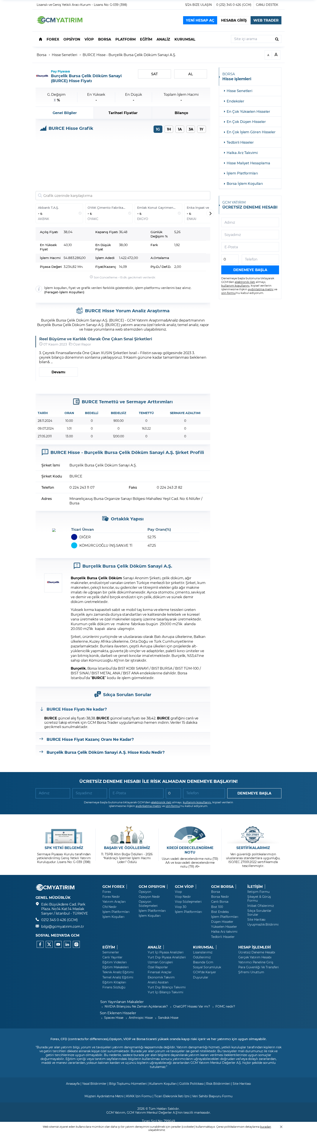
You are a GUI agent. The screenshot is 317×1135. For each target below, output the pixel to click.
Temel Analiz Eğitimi (117, 977)
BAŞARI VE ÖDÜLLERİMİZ (127, 848)
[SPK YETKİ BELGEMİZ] (64, 834)
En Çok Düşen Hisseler (246, 121)
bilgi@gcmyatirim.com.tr (62, 926)
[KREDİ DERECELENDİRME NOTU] (190, 834)
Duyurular (200, 977)
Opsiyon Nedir (149, 897)
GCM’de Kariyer (204, 972)
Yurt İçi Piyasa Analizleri (166, 952)
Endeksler (235, 101)
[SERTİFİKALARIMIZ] (253, 834)
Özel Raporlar (158, 967)
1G (158, 129)
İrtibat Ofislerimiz (260, 906)
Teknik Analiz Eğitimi (118, 972)
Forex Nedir (111, 897)
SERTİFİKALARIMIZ (253, 848)
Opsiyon (145, 892)
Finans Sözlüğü (113, 987)
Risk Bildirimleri (218, 1084)
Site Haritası (256, 920)
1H (169, 129)
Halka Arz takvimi (224, 932)
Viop (178, 892)
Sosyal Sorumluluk (207, 967)
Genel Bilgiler (65, 112)
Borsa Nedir (220, 897)
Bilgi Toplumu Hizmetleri (128, 1084)
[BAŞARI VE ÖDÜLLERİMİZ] (127, 834)
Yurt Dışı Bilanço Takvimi (167, 987)
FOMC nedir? (225, 1006)
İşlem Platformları (242, 173)
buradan (265, 1126)
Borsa (41, 54)
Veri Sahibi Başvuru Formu (212, 1096)
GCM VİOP (184, 886)
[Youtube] (58, 944)
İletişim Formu (258, 892)
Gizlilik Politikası (191, 1084)
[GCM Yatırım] (59, 22)
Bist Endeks (220, 912)
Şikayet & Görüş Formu (259, 899)
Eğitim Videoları (114, 962)
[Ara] (276, 39)
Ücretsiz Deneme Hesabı (256, 952)
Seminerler (110, 952)
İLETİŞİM (255, 886)
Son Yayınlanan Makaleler (122, 1001)
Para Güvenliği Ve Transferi (258, 967)
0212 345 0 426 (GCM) (59, 919)
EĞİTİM (108, 947)
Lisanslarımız (202, 952)
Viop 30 (180, 907)
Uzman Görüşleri (160, 962)
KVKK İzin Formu (139, 1096)
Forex (106, 892)
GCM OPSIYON (152, 886)
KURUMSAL (203, 947)
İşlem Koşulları (71, 292)
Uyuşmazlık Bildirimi (263, 924)
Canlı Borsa (219, 902)
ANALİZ (154, 947)
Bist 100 (217, 907)
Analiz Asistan (158, 982)
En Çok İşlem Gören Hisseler (251, 132)
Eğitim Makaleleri (115, 967)
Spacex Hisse (113, 1018)
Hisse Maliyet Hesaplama (248, 163)
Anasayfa (73, 1084)
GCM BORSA (222, 886)
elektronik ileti (245, 282)
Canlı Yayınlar (112, 957)
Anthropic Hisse (140, 1018)
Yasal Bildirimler (94, 1084)
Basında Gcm (203, 962)
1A (180, 129)
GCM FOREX (113, 886)
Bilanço (181, 112)
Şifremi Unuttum (251, 972)
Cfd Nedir (109, 907)
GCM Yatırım (115, 1112)
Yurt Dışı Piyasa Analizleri (167, 957)
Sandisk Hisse (168, 1018)
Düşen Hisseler (222, 922)
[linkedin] (67, 944)
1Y (201, 129)
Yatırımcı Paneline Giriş (255, 962)
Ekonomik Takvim (161, 977)
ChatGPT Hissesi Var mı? (191, 1006)
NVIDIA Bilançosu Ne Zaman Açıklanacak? (136, 1006)
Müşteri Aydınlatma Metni (104, 1096)
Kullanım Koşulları (163, 1084)
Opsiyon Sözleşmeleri (148, 903)
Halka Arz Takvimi (242, 152)
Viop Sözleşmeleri (188, 902)
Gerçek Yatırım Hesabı (254, 957)
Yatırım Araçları (114, 902)
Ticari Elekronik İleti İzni (172, 1096)
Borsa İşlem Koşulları (245, 183)
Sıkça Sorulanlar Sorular (259, 913)
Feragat (51, 292)
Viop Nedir (183, 897)
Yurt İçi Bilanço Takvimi (165, 992)
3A (191, 129)
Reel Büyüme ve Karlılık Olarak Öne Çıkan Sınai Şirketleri (95, 338)
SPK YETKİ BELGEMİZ (64, 848)
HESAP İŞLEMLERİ (254, 947)
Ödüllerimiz (201, 957)
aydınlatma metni (260, 289)
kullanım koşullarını (235, 285)
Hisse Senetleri (64, 54)
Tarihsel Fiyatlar (123, 112)
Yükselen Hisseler (224, 927)
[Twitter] (49, 944)
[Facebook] (40, 944)
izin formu (228, 292)
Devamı (59, 372)
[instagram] (76, 944)
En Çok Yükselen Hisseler (248, 111)
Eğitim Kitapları (114, 982)
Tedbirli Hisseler (240, 142)
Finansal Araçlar (160, 972)
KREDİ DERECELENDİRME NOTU (190, 850)
